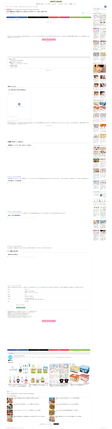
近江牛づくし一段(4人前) (20, 304)
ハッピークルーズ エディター (19, 355)
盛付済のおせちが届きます (14, 66)
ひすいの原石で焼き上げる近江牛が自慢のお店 (16, 60)
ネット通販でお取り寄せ (13, 65)
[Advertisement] (33, 29)
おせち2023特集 (9, 9)
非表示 (14, 57)
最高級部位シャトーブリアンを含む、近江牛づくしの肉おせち (18, 63)
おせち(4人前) (30, 9)
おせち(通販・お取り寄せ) (19, 9)
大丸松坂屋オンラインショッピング (35, 287)
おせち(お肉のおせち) (36, 9)
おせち (13, 9)
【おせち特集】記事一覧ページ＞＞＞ (49, 39)
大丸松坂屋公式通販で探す (20, 307)
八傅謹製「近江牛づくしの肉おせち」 (15, 62)
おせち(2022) (25, 9)
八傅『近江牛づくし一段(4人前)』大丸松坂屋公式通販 (14, 211)
